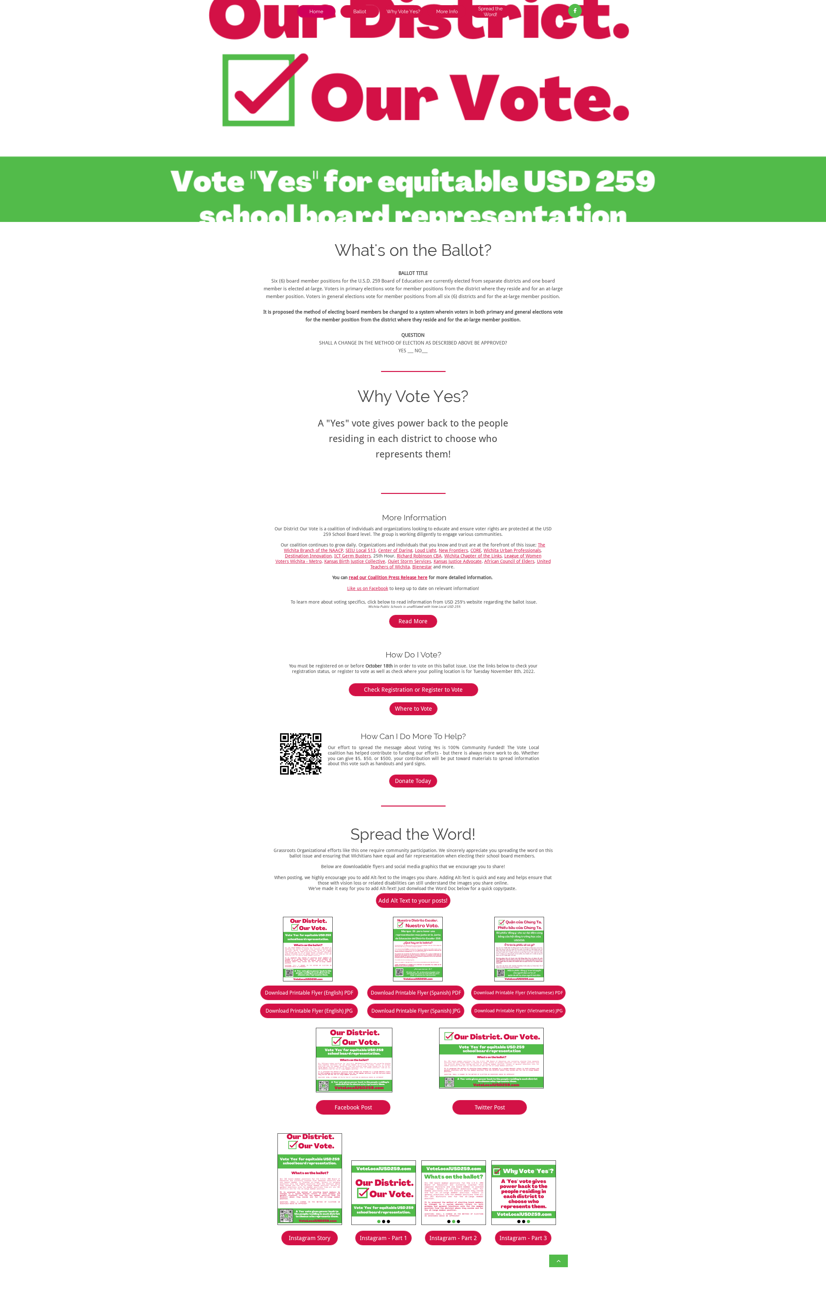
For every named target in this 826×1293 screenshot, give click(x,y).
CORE (475, 550)
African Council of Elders (509, 561)
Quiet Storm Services (409, 561)
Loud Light (425, 550)
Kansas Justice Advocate (458, 561)
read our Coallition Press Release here (388, 577)
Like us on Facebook (367, 588)
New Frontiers (453, 550)
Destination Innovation (308, 555)
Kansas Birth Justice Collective (354, 561)
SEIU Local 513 (361, 550)
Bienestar (422, 566)
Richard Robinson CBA (419, 555)
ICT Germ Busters (352, 555)
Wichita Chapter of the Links (473, 555)
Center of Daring (395, 550)
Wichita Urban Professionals (512, 550)
